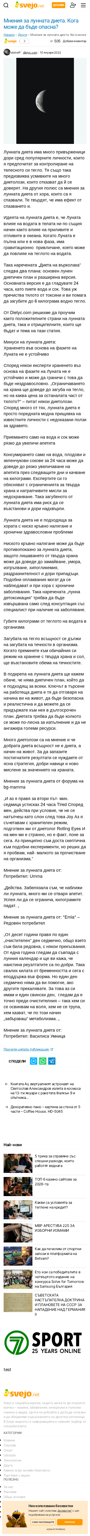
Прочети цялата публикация (26, 1049)
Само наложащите (43, 1522)
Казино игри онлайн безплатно (27, 1470)
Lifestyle (10, 1455)
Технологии (12, 1460)
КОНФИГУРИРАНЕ (56, 1529)
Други (22, 35)
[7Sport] (45, 1342)
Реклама (10, 1492)
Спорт (8, 1450)
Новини (9, 1440)
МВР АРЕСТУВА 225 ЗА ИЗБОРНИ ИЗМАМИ (55, 1228)
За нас (8, 1487)
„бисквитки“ (64, 1510)
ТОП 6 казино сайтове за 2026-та (56, 1181)
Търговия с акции (17, 1475)
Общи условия (14, 1497)
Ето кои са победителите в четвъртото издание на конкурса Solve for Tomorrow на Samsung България (59, 1279)
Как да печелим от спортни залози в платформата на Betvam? (58, 1254)
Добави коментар (74, 41)
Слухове (10, 1445)
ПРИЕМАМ (70, 1522)
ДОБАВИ (58, 5)
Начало (9, 35)
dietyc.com (30, 52)
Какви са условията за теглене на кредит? (53, 1204)
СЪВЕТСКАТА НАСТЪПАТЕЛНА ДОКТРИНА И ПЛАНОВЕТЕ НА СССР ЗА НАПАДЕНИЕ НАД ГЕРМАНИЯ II (60, 1305)
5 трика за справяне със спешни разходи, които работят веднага (55, 1161)
